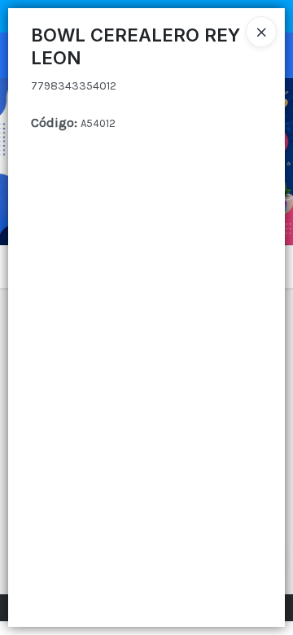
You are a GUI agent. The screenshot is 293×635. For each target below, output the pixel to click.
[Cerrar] (261, 31)
